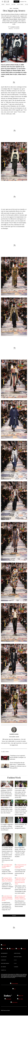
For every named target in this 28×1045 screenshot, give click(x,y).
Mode (3, 4)
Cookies (16, 966)
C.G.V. (15, 963)
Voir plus (14, 915)
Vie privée (3, 966)
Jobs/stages (17, 953)
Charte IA (3, 970)
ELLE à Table (20, 4)
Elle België (4, 956)
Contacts (3, 960)
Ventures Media (5, 963)
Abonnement (4, 953)
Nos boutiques (18, 956)
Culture (13, 4)
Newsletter (23, 1)
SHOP (16, 1)
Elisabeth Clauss (14, 26)
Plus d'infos (17, 977)
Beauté (8, 4)
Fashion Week (14, 778)
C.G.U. (15, 960)
